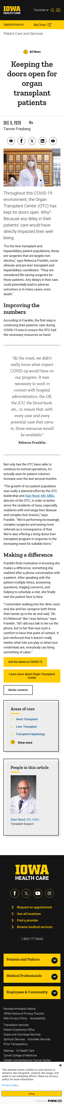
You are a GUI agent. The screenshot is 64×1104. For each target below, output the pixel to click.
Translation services (16, 1025)
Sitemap (9, 1050)
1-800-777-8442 (32, 939)
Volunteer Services (38, 1039)
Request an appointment (34, 907)
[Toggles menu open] (58, 10)
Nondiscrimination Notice (19, 1008)
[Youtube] (37, 893)
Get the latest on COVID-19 (25, 662)
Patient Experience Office (19, 1029)
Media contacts (18, 690)
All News (35, 51)
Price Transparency (16, 1044)
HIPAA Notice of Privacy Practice (24, 1013)
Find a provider (27, 920)
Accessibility (38, 1018)
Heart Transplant (27, 719)
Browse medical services (34, 927)
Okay (32, 1093)
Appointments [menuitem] (14, 24)
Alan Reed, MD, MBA (39, 496)
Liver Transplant (26, 726)
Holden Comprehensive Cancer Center (27, 1060)
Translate (39, 10)
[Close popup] (60, 1065)
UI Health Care (25, 1050)
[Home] (14, 10)
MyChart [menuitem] (40, 25)
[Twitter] (26, 893)
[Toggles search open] (53, 10)
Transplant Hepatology (30, 734)
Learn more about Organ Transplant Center (32, 675)
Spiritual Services (14, 1039)
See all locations (29, 914)
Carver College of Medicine (20, 1055)
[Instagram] (49, 893)
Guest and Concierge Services (22, 1034)
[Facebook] (14, 893)
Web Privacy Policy (15, 1018)
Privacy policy (10, 1085)
